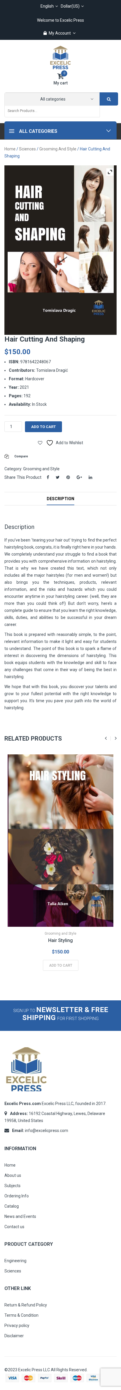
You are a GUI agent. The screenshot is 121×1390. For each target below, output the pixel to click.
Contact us (14, 1226)
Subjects (12, 1185)
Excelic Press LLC (34, 1369)
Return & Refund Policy (25, 1305)
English (47, 6)
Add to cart (43, 427)
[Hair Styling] (60, 840)
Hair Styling (60, 940)
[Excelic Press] (60, 57)
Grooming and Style (57, 149)
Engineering (15, 1260)
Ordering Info (16, 1196)
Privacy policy (16, 1325)
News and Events (20, 1216)
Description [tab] (60, 498)
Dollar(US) (70, 6)
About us (12, 1175)
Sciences (27, 149)
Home (10, 149)
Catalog (11, 1206)
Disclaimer (14, 1335)
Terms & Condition (21, 1315)
